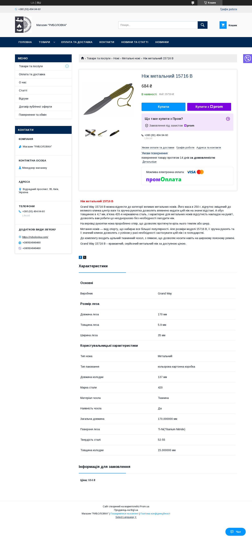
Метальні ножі (131, 58)
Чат (238, 531)
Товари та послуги (98, 58)
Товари (44, 42)
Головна (25, 42)
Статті (23, 90)
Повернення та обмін (32, 114)
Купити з (202, 106)
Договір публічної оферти (35, 106)
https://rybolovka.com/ (35, 237)
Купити (163, 106)
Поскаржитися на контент (124, 513)
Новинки (162, 42)
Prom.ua (144, 506)
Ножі (116, 58)
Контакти (106, 42)
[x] (84, 258)
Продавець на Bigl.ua (126, 510)
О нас (22, 82)
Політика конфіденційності (155, 513)
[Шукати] (203, 25)
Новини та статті (134, 42)
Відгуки (23, 98)
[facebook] (80, 258)
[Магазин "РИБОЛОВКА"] (23, 32)
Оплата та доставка (76, 42)
